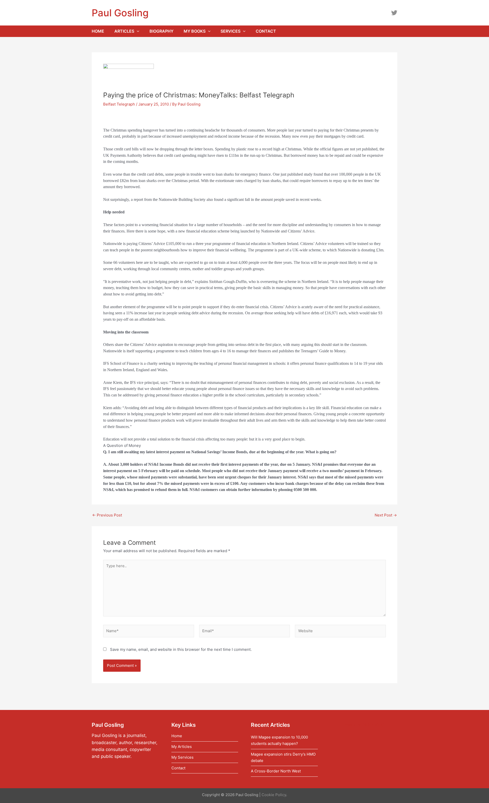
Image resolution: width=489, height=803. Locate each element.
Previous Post (107, 515)
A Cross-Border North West (276, 771)
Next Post (386, 515)
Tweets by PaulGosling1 (363, 724)
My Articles (181, 746)
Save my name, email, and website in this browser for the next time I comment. (181, 649)
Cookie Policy (274, 794)
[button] (136, 31)
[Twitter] (394, 13)
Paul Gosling (120, 13)
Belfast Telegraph (119, 104)
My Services (182, 757)
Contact (178, 768)
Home (176, 735)
